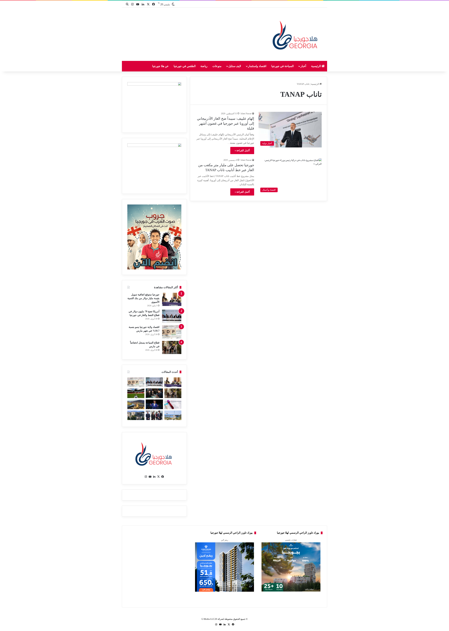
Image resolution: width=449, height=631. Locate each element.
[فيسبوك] (163, 477)
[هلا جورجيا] (296, 34)
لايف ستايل (234, 66)
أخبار (303, 66)
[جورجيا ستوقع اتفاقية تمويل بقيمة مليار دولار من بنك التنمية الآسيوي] (171, 299)
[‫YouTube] (150, 477)
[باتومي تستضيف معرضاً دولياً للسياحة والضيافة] (154, 393)
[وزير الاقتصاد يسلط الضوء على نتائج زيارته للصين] (154, 415)
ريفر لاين (224, 540)
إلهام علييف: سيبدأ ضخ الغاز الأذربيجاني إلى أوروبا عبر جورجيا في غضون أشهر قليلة (225, 123)
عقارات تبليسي (291, 540)
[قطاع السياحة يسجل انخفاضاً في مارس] (171, 347)
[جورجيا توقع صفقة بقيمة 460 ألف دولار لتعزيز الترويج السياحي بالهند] (135, 404)
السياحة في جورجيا (282, 66)
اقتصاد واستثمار (257, 66)
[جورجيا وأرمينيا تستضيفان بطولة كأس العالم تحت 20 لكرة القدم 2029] (135, 393)
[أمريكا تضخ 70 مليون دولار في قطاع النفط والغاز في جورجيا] (171, 316)
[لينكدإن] (154, 477)
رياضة (203, 66)
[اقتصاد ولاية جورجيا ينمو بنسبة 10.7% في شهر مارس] (171, 331)
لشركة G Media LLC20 (213, 619)
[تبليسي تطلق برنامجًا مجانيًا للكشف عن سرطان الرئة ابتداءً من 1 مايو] (172, 404)
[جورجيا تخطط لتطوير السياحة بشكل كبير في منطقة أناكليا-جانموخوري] (172, 415)
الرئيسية (316, 66)
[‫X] (158, 477)
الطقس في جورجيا (185, 66)
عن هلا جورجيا (160, 66)
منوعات (217, 66)
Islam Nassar (246, 113)
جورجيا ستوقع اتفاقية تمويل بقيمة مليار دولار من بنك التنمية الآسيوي (143, 298)
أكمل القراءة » (242, 150)
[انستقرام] (146, 477)
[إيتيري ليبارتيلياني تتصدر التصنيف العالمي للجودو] (154, 404)
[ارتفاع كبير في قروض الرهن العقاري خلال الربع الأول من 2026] (135, 415)
